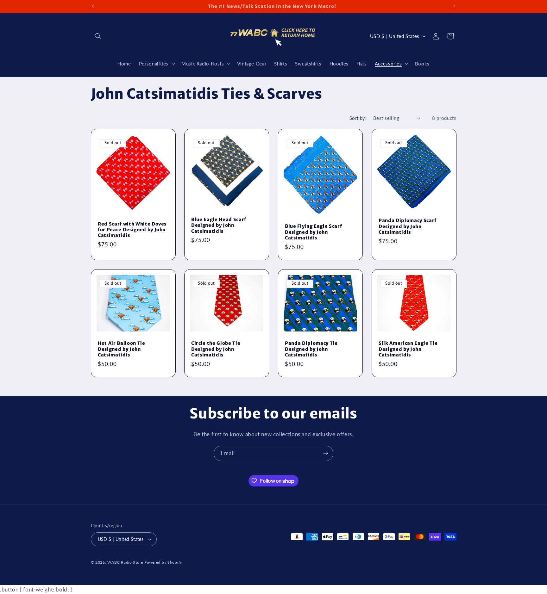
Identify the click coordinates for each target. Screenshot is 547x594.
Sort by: (358, 118)
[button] (98, 36)
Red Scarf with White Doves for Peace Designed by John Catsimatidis (132, 229)
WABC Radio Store (125, 562)
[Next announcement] (454, 6)
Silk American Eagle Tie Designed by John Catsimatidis (408, 349)
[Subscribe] (325, 453)
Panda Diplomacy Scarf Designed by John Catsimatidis (408, 226)
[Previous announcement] (93, 6)
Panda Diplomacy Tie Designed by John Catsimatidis (311, 349)
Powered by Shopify (163, 562)
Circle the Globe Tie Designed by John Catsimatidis (215, 349)
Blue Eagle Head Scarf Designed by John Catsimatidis (218, 225)
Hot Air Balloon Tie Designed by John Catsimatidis (121, 349)
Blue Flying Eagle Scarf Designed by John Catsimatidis (313, 232)
